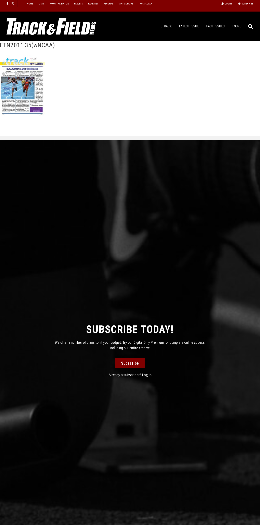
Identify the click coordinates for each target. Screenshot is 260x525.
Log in (147, 375)
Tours (237, 26)
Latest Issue (189, 26)
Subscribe (130, 363)
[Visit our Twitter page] (12, 3)
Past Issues (215, 26)
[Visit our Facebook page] (7, 3)
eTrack (166, 26)
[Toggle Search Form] (251, 26)
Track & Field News (51, 26)
